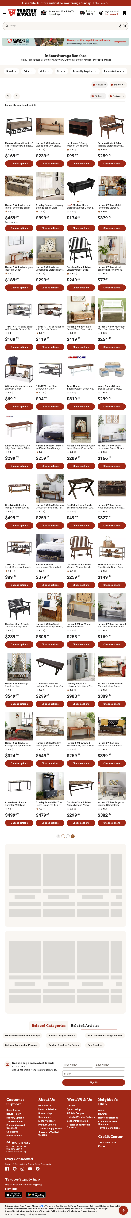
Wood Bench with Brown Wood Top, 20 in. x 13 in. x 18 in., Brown (110, 268)
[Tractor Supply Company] (22, 12)
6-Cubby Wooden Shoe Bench (77, 144)
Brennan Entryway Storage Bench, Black (49, 206)
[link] (23, 60)
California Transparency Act (80, 1206)
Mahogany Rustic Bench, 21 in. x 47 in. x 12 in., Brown (81, 446)
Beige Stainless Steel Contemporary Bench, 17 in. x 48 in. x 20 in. (19, 684)
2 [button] (68, 836)
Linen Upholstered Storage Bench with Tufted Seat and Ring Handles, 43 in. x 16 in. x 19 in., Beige (50, 268)
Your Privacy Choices (30, 1206)
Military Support (46, 1121)
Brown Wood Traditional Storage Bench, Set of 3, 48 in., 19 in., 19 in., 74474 (112, 506)
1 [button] (63, 836)
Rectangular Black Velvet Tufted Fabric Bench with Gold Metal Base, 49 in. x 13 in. (49, 565)
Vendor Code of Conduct (37, 1211)
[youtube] (30, 1169)
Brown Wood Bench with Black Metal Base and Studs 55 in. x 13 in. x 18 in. (50, 144)
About (101, 1110)
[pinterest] (15, 1169)
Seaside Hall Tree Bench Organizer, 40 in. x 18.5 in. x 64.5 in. (49, 803)
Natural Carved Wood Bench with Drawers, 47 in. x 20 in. (79, 328)
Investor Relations (48, 1109)
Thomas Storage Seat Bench (17, 625)
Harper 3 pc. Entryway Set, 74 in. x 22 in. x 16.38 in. (80, 684)
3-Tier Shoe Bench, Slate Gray (46, 387)
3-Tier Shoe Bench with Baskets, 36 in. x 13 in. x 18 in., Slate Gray (19, 328)
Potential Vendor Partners (81, 1117)
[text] (98, 60)
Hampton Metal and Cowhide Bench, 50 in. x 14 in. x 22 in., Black (18, 803)
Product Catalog (47, 1124)
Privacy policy (11, 1206)
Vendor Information (77, 1121)
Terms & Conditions (109, 1128)
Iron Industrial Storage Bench (110, 744)
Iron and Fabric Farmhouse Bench (18, 206)
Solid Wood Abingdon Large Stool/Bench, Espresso (80, 506)
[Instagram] (22, 1169)
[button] (107, 3)
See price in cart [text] (12, 222)
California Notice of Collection (65, 1211)
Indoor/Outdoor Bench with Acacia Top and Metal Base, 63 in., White (81, 387)
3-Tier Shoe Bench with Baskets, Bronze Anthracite (50, 328)
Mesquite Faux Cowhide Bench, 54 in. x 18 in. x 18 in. (18, 506)
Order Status (13, 1110)
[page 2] (72, 836)
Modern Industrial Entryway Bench (18, 387)
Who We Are (44, 1105)
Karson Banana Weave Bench (79, 803)
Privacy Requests (89, 1211)
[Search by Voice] (120, 26)
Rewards (103, 1114)
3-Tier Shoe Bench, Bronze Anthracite (18, 565)
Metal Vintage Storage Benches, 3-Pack (18, 744)
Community (44, 1117)
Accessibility (115, 1206)
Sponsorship (74, 1109)
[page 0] (58, 836)
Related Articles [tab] (85, 1025)
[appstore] (13, 1195)
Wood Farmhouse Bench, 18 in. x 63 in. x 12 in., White (111, 446)
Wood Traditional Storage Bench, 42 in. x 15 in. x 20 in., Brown (49, 625)
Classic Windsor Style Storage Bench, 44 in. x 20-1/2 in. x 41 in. (80, 268)
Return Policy (13, 1114)
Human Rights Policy (14, 1211)
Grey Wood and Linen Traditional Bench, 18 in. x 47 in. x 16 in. (112, 625)
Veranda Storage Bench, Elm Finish (110, 144)
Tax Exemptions (14, 1121)
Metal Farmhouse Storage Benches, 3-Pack (109, 206)
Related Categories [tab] (49, 1025)
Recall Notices (14, 1135)
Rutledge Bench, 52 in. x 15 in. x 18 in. (49, 684)
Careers (71, 1105)
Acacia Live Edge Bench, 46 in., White (17, 446)
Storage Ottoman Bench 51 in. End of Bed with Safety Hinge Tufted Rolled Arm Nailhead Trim (80, 206)
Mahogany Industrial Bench (19, 268)
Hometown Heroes (108, 1117)
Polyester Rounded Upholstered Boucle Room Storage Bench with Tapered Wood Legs (111, 803)
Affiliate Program (76, 1113)
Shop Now (100, 3)
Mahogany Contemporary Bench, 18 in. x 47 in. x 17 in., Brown (50, 506)
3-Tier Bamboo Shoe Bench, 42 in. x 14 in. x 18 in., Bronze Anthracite (111, 565)
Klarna (101, 1146)
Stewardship (45, 1113)
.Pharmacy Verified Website (48, 1133)
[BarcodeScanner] (125, 26)
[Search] (7, 26)
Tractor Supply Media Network (78, 1126)
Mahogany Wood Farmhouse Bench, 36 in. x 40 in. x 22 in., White (112, 328)
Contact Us (12, 1131)
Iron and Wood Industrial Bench (110, 684)
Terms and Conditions (55, 1206)
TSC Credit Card (107, 1142)
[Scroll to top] (123, 1210)
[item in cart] (124, 13)
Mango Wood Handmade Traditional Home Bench (79, 625)
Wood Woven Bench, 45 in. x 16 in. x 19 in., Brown (80, 744)
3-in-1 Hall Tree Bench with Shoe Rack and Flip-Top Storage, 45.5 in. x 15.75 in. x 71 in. (19, 144)
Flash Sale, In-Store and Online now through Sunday (56, 3)
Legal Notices (101, 1206)
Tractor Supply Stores (50, 1128)
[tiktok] (38, 1169)
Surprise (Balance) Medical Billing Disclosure (60, 1209)
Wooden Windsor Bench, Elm (79, 565)
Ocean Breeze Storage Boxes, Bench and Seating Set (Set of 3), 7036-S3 (111, 387)
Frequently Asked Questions (15, 1126)
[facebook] (7, 1169)
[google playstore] (36, 1195)
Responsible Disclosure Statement (21, 1209)
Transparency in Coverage (94, 1209)
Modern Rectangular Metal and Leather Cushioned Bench (49, 744)
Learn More (11, 1189)
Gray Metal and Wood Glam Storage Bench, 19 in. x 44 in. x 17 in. (50, 446)
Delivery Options (15, 1117)
